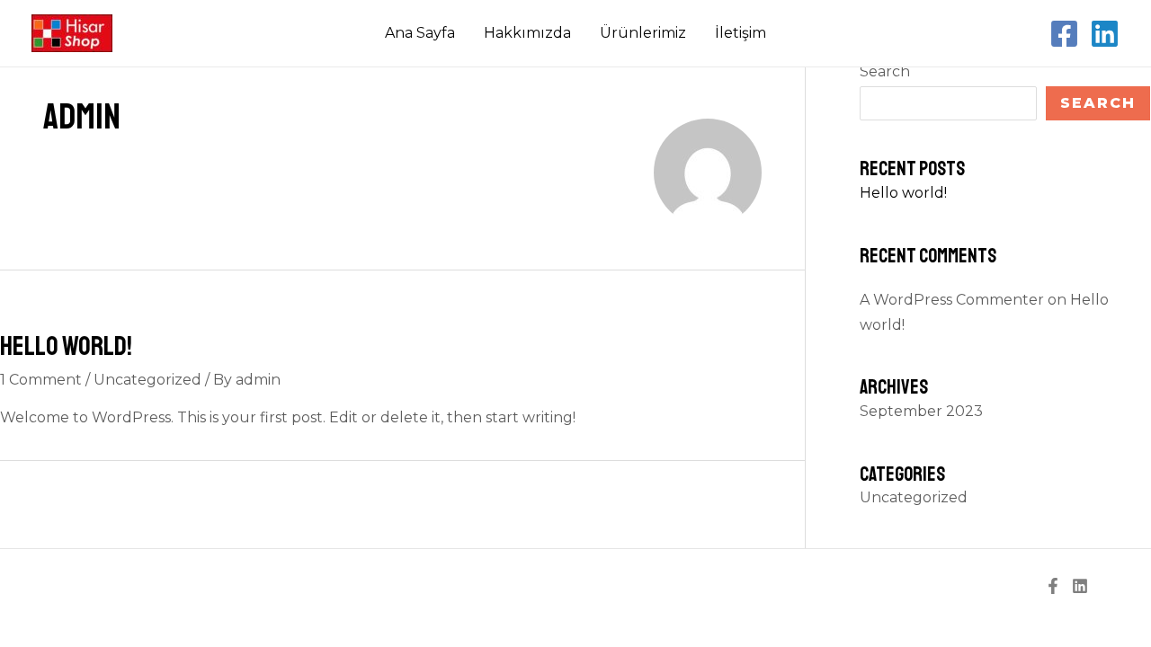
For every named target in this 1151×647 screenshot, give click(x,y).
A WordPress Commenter (952, 299)
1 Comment (41, 379)
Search (885, 71)
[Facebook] (1064, 34)
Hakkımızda (527, 32)
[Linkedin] (1105, 34)
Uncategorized (147, 379)
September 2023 (921, 411)
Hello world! (66, 346)
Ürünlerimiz (643, 32)
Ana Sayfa (420, 32)
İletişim (740, 32)
